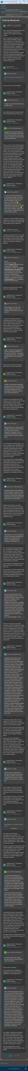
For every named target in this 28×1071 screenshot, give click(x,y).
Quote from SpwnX (11, 73)
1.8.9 (12, 13)
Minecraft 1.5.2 (10, 67)
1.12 (25, 13)
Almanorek (8, 26)
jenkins (20, 10)
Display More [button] (14, 828)
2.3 (8, 11)
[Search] (18, 2)
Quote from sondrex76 (12, 192)
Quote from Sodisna (12, 303)
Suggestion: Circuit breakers (13, 25)
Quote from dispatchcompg (14, 654)
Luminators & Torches (12, 229)
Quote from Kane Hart (12, 100)
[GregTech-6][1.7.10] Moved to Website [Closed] (14, 92)
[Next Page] (17, 1055)
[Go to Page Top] (25, 1068)
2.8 (19, 11)
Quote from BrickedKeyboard (14, 128)
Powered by (14, 1068)
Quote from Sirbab (11, 590)
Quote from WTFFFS (12, 381)
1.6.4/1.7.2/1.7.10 (5, 13)
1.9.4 (16, 13)
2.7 (16, 11)
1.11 (22, 13)
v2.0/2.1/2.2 (4, 11)
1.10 (19, 13)
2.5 (11, 11)
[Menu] (26, 2)
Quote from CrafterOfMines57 (14, 487)
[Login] (22, 2)
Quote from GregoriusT (13, 257)
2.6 (14, 11)
